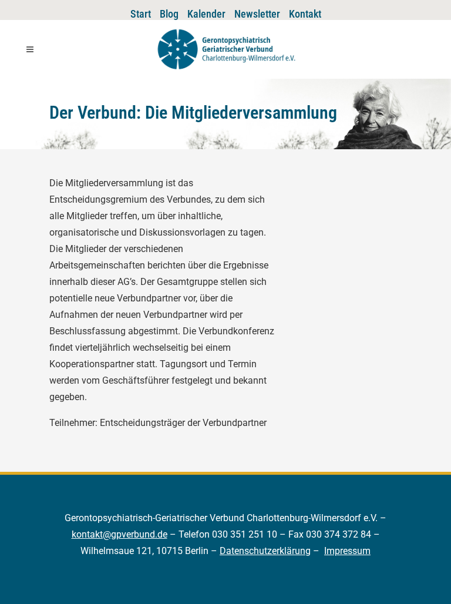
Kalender (206, 14)
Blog (169, 14)
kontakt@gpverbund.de (119, 534)
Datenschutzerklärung (265, 550)
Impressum (347, 550)
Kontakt (305, 14)
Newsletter (257, 14)
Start (140, 14)
